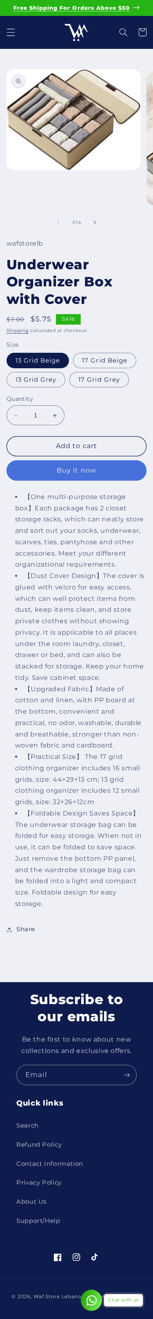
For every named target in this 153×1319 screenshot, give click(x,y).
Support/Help (38, 1220)
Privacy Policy (39, 1182)
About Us (31, 1201)
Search (27, 1125)
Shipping (18, 330)
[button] (10, 32)
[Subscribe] (127, 1075)
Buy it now (76, 470)
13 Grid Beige (38, 360)
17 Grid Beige (104, 360)
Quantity (20, 399)
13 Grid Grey (36, 379)
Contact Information (49, 1163)
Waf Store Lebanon (59, 1296)
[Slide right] (95, 222)
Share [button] (25, 929)
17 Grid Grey (99, 379)
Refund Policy (39, 1144)
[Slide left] (58, 222)
